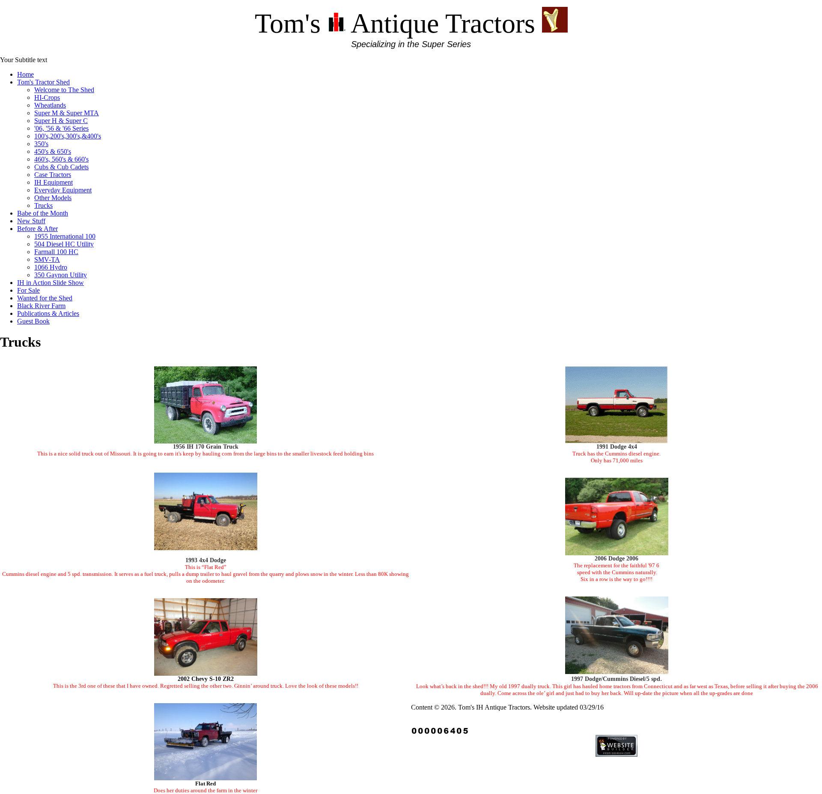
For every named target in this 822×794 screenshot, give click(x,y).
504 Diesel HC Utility (64, 244)
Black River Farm (41, 305)
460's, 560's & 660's (61, 159)
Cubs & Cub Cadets (61, 167)
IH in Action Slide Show (50, 282)
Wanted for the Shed (44, 298)
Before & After (37, 228)
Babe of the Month (42, 213)
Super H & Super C (61, 120)
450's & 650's (52, 151)
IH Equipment (53, 182)
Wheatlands (50, 105)
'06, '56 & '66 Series (61, 128)
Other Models (52, 197)
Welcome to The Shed (64, 89)
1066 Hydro (50, 267)
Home (25, 74)
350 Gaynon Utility (60, 275)
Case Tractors (52, 174)
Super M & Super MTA (66, 113)
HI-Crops (47, 97)
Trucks (43, 205)
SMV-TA (47, 259)
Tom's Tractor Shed (43, 82)
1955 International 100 (64, 236)
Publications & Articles (48, 313)
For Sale (28, 290)
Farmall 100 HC (56, 251)
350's (41, 143)
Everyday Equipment (63, 190)
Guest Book (33, 321)
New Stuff (31, 221)
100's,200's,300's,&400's (67, 136)
